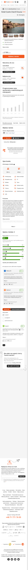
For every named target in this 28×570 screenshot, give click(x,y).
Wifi (6, 194)
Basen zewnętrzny (20, 176)
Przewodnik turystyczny (17, 495)
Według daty (6, 309)
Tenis (18, 182)
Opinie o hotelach (15, 496)
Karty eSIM (19, 504)
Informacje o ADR (19, 509)
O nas (3, 490)
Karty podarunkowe (7, 501)
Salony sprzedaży (10, 490)
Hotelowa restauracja (20, 191)
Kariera (14, 492)
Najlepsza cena (7, 76)
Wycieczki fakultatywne (10, 504)
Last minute (6, 65)
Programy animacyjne (20, 188)
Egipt (8, 5)
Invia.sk (7, 556)
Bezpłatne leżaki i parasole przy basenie (9, 179)
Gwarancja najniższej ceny (14, 498)
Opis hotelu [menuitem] (15, 123)
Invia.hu (11, 556)
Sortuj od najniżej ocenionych (18, 309)
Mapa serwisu (20, 492)
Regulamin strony (6, 508)
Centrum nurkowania (20, 185)
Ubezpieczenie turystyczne (16, 503)
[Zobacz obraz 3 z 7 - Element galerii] (16, 35)
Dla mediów (18, 490)
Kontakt (10, 492)
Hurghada (12, 5)
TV (17, 179)
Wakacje (5, 5)
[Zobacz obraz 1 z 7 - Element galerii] (5, 35)
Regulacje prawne (14, 511)
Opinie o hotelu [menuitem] (22, 123)
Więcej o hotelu (6, 47)
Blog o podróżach (7, 495)
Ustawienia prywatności (8, 509)
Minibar (7, 182)
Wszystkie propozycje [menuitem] (7, 123)
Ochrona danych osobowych (17, 508)
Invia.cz (4, 556)
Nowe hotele (23, 496)
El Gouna (16, 5)
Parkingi (15, 501)
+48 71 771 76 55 (13, 517)
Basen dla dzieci (9, 191)
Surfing (6, 185)
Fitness (7, 188)
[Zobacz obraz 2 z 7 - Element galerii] (11, 35)
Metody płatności (5, 496)
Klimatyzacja (8, 176)
